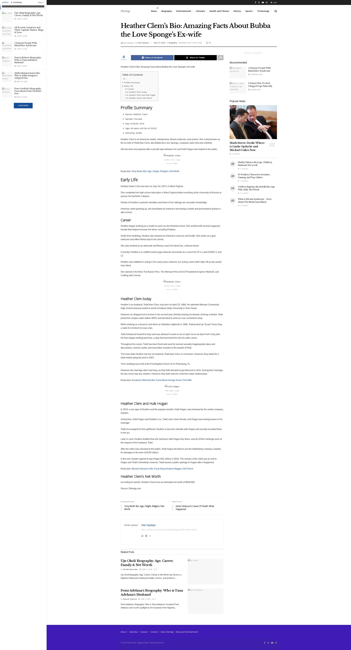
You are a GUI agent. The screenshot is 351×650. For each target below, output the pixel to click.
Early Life (128, 86)
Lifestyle (200, 11)
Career (131, 89)
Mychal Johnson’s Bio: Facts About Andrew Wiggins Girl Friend (162, 469)
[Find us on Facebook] (255, 2)
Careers (144, 632)
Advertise (133, 632)
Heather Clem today (138, 92)
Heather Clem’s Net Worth (140, 98)
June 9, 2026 (146, 569)
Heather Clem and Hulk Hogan (142, 95)
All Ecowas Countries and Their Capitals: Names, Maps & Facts (28, 30)
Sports (248, 11)
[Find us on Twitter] (259, 2)
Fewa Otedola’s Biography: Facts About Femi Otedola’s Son (28, 91)
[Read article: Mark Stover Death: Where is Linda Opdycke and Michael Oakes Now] (253, 122)
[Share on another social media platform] (220, 57)
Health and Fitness (219, 11)
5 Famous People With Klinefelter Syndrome (25, 44)
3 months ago (256, 74)
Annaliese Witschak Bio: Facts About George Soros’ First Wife (162, 380)
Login (274, 2)
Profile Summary (132, 82)
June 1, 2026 (145, 599)
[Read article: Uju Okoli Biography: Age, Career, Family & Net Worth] (205, 571)
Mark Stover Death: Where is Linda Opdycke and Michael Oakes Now (247, 146)
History (237, 11)
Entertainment (183, 11)
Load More (23, 105)
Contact (154, 632)
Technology (263, 11)
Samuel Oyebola (130, 599)
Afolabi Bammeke (130, 569)
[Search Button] (276, 11)
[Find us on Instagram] (266, 2)
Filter (40, 3)
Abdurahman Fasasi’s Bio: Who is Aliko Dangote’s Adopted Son (27, 75)
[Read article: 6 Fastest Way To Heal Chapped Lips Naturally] (238, 88)
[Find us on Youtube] (263, 2)
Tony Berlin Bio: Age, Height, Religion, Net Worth (155, 171)
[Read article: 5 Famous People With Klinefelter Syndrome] (238, 72)
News (154, 11)
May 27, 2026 (159, 43)
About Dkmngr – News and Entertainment (179, 632)
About (123, 632)
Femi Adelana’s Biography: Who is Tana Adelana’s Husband (27, 60)
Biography (166, 11)
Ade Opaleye (143, 43)
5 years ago (255, 90)
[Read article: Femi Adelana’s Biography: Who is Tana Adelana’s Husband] (205, 601)
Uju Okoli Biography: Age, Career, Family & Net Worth (28, 14)
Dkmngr (125, 11)
